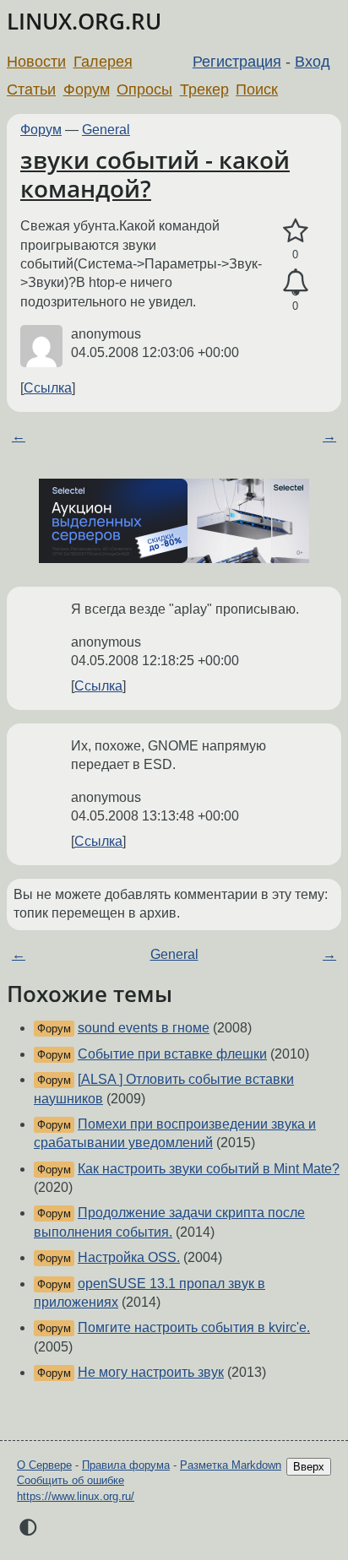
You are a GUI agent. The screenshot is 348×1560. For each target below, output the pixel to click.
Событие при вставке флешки (172, 1054)
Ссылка (48, 388)
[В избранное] (295, 231)
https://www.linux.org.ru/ (75, 1496)
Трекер (204, 89)
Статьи (31, 89)
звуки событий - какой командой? (155, 174)
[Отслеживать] (295, 283)
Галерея (103, 61)
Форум (86, 89)
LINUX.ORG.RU (84, 21)
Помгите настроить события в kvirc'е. (194, 1327)
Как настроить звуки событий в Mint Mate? (209, 1169)
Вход (312, 61)
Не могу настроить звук (151, 1372)
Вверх (308, 1466)
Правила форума (126, 1465)
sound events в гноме (143, 1028)
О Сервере (44, 1465)
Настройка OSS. (129, 1257)
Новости (36, 61)
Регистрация (237, 61)
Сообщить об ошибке (70, 1480)
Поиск (257, 89)
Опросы (144, 89)
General (106, 129)
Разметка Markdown (230, 1465)
